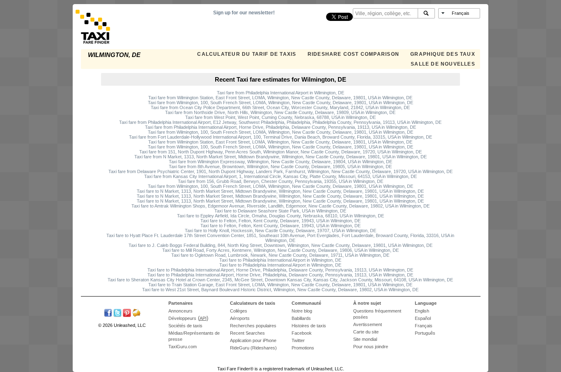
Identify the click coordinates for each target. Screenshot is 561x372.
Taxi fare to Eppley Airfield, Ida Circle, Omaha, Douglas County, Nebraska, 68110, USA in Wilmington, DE (280, 215)
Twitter (298, 340)
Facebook (302, 333)
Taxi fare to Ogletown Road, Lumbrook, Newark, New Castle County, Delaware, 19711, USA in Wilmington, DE (280, 255)
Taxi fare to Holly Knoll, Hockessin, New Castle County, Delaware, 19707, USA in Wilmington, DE (280, 230)
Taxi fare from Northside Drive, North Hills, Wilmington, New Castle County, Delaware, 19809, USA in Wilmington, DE (280, 112)
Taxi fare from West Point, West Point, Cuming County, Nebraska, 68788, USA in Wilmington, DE (280, 117)
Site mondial (365, 339)
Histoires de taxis (309, 325)
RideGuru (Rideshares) (253, 347)
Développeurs (182, 318)
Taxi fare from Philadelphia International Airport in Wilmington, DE (280, 92)
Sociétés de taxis (185, 325)
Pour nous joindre (370, 346)
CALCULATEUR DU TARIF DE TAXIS (246, 54)
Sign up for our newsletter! (244, 13)
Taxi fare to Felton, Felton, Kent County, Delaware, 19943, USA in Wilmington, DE (280, 220)
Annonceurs (180, 310)
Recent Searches (247, 333)
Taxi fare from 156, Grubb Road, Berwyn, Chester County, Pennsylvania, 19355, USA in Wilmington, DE (280, 181)
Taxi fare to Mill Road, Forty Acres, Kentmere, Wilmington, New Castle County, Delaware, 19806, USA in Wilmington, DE (280, 250)
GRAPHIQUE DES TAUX (442, 54)
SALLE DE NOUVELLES (443, 64)
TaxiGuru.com (182, 346)
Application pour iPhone (253, 340)
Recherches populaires (253, 325)
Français (423, 325)
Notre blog (302, 310)
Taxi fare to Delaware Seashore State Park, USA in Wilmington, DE (280, 210)
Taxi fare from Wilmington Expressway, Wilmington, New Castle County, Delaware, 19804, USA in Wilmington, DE (280, 161)
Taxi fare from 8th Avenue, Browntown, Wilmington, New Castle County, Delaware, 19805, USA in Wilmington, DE (280, 166)
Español (423, 318)
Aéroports (240, 318)
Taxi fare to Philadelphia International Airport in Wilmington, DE (280, 260)
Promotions (303, 347)
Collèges (238, 310)
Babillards (301, 318)
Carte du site (366, 331)
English (422, 310)
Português (425, 333)
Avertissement (367, 324)
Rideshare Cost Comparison (353, 54)
